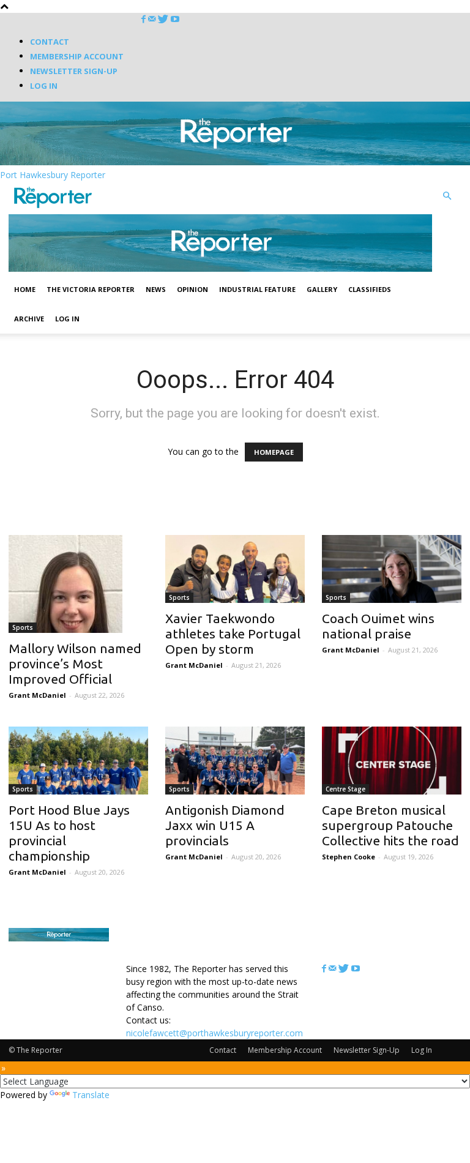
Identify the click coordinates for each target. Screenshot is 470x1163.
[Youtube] (175, 19)
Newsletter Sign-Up (74, 71)
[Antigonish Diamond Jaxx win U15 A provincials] (235, 761)
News (156, 289)
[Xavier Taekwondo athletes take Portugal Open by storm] (235, 569)
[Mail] (153, 19)
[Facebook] (144, 19)
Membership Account (77, 56)
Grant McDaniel (37, 695)
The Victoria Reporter (91, 289)
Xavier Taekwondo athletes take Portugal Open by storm (232, 633)
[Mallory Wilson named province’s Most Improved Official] (78, 584)
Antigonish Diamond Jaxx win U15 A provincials (225, 825)
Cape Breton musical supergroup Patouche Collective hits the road (390, 825)
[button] (446, 196)
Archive (29, 318)
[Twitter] (164, 19)
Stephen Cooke (348, 856)
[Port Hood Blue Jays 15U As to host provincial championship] (78, 761)
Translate (91, 1095)
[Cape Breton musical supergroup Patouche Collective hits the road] (391, 761)
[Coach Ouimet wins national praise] (391, 569)
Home (24, 289)
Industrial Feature (257, 289)
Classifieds (369, 289)
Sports (22, 627)
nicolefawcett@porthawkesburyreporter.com (214, 1033)
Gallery (322, 289)
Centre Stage (345, 789)
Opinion (192, 289)
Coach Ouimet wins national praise (378, 626)
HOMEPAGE (274, 452)
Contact (49, 41)
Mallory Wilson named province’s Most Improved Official (75, 663)
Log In (44, 85)
